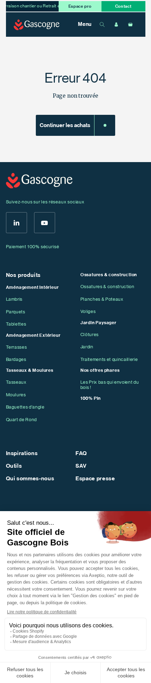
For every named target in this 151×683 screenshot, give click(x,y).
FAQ (81, 453)
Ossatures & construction (107, 286)
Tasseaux (16, 382)
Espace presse (95, 478)
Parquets (15, 311)
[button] (81, 24)
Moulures (16, 394)
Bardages (16, 359)
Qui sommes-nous (30, 478)
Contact (123, 6)
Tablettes (16, 324)
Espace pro (80, 6)
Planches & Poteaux (102, 299)
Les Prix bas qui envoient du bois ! (109, 384)
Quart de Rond (21, 419)
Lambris (14, 299)
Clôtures (89, 334)
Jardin (86, 346)
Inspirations (22, 453)
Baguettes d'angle (25, 407)
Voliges (88, 311)
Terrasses (16, 347)
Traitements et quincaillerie (109, 359)
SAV (81, 466)
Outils (14, 466)
